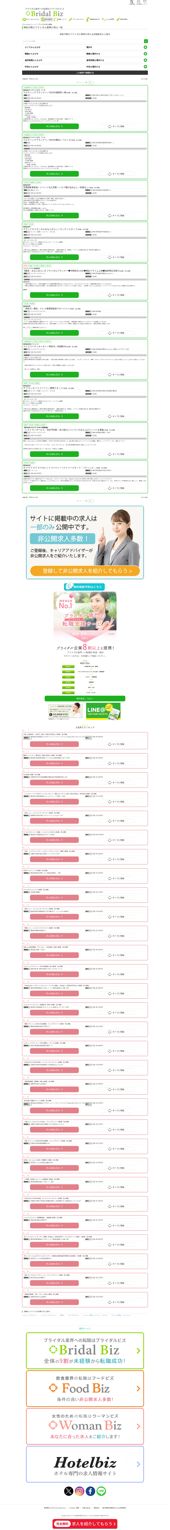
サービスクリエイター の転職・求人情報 (36, 889)
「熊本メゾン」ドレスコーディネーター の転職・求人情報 (41, 909)
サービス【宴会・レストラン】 (121, 1315)
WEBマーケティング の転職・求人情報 (35, 870)
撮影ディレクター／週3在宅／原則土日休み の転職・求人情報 (42, 755)
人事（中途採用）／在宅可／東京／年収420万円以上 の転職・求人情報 (45, 734)
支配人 (62, 1315)
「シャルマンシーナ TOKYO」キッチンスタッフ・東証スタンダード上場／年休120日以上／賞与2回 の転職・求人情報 (59, 794)
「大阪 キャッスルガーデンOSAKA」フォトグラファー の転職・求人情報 (46, 1121)
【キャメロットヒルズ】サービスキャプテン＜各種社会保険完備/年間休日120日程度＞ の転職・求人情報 (55, 1256)
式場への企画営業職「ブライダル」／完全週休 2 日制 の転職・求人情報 (45, 947)
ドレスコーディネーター (48, 1315)
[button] (85, 47)
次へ (90, 82)
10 (86, 82)
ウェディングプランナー (29, 1315)
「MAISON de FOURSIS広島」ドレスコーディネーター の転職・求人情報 (46, 1062)
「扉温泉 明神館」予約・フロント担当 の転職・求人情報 (41, 1294)
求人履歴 (139, 4)
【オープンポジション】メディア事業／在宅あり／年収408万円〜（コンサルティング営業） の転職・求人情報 (57, 1237)
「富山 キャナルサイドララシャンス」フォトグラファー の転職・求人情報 (46, 1275)
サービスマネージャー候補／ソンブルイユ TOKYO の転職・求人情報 (44, 832)
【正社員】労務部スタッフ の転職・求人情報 (37, 1100)
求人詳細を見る (53, 126)
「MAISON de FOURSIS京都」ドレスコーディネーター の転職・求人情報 (46, 1198)
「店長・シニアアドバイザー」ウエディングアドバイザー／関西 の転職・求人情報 (49, 851)
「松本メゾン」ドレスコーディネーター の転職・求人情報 (41, 813)
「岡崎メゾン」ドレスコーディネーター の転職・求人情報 (41, 928)
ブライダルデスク (73, 1315)
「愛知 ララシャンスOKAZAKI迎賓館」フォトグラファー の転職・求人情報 (46, 1024)
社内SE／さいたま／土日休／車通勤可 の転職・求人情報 (40, 1160)
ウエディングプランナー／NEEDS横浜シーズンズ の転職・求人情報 (44, 1043)
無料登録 (132, 4)
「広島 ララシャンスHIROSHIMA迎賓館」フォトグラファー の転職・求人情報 (47, 1141)
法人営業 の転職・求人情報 (31, 774)
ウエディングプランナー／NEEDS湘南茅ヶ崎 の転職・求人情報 (43, 966)
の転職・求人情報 (50, 92)
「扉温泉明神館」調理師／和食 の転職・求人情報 (38, 1081)
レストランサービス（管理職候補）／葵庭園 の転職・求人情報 (42, 1217)
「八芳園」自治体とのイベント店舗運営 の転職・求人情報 (41, 1179)
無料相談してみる (84, 698)
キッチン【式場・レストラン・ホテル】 (95, 1315)
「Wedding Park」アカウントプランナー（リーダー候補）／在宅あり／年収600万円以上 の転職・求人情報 (56, 985)
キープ (145, 4)
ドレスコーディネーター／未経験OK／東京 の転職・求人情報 (42, 1004)
